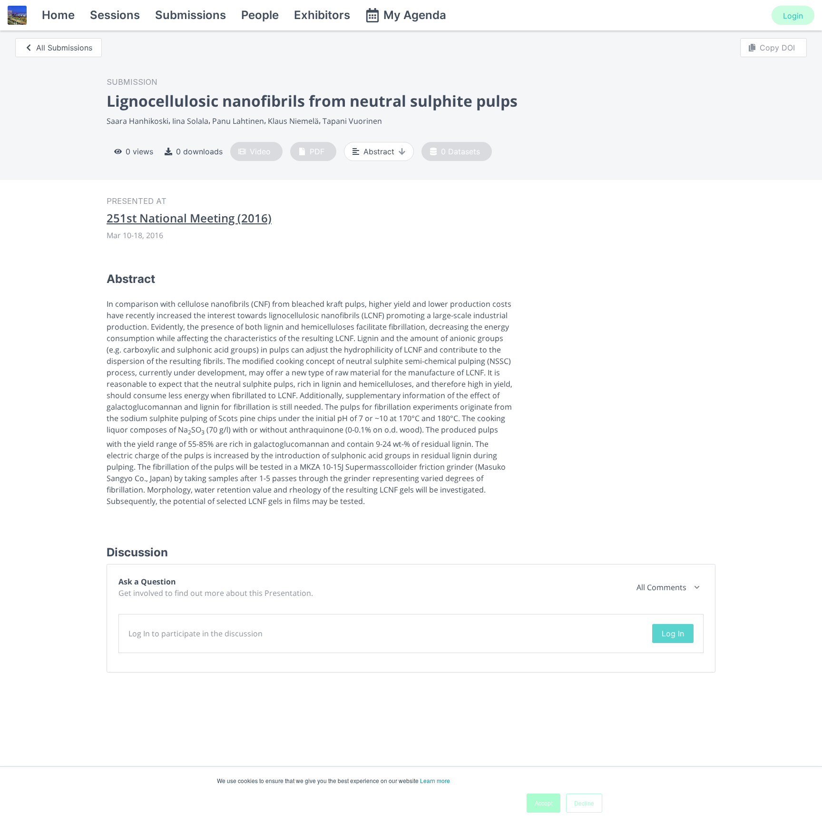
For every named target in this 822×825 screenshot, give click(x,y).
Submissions (190, 15)
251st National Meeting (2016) (189, 218)
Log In (673, 633)
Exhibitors (322, 15)
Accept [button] (543, 803)
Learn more (435, 780)
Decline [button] (584, 803)
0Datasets (460, 151)
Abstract (378, 151)
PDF (317, 151)
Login (793, 15)
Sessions (115, 15)
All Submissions (64, 47)
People (260, 15)
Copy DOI (777, 47)
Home (58, 15)
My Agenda (414, 15)
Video (260, 151)
